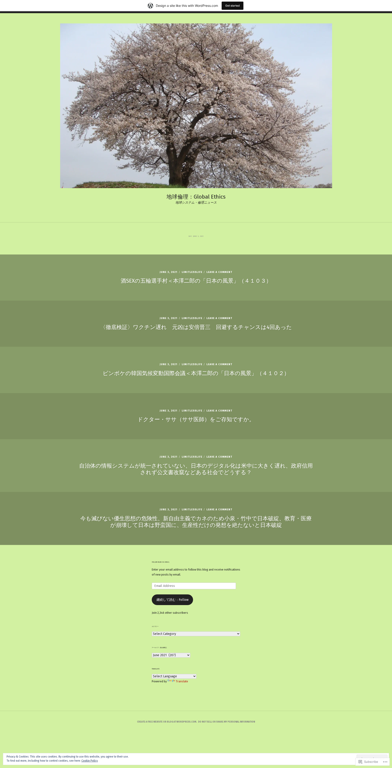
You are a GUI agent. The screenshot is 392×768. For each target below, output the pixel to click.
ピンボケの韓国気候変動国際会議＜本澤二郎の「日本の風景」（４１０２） (196, 373)
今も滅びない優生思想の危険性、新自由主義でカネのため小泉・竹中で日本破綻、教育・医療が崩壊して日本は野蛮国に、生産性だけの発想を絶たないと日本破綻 (196, 521)
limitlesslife (192, 272)
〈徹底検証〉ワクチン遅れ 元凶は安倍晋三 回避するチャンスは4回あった (196, 327)
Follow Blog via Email (160, 562)
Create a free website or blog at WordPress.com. (167, 722)
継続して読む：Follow (173, 600)
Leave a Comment (219, 272)
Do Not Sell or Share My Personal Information (226, 722)
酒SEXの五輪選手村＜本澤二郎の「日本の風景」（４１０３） (196, 281)
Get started (232, 5)
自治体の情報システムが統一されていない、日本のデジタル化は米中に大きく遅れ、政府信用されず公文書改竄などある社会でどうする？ (196, 469)
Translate (182, 681)
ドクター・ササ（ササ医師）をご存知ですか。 (196, 419)
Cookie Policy (89, 760)
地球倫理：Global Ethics (196, 197)
